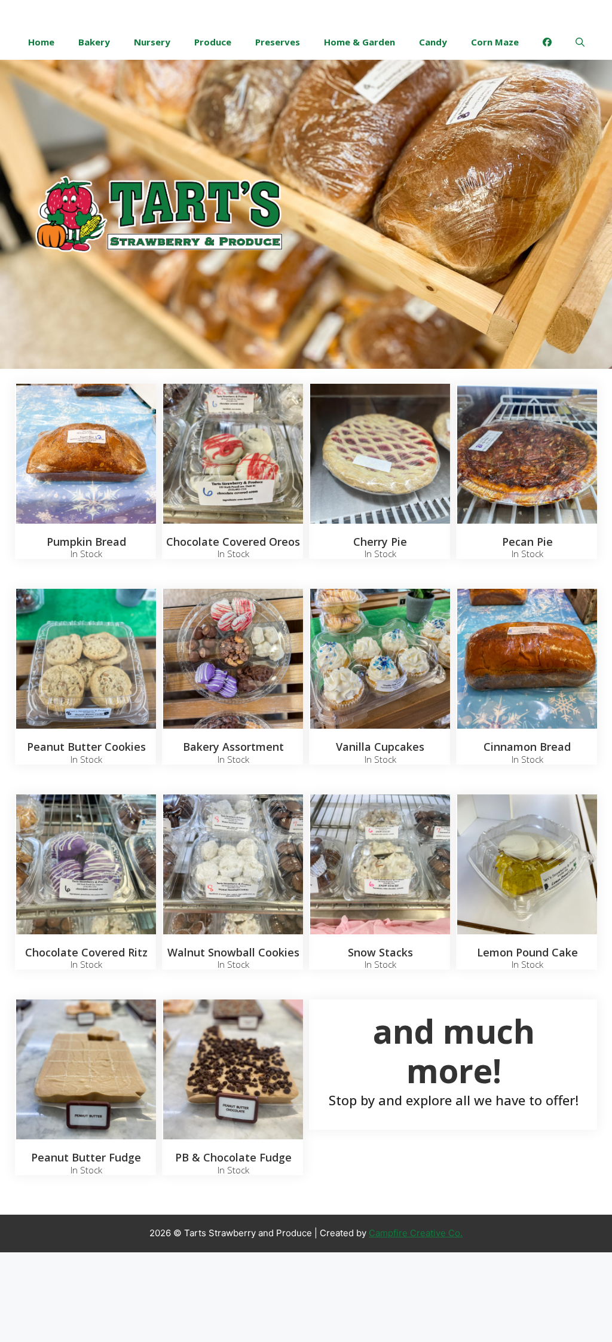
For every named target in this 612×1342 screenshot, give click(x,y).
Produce (212, 42)
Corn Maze (495, 42)
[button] (580, 42)
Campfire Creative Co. (416, 1233)
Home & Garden (359, 42)
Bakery (94, 42)
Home (41, 42)
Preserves (277, 42)
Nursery (152, 42)
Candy (433, 42)
